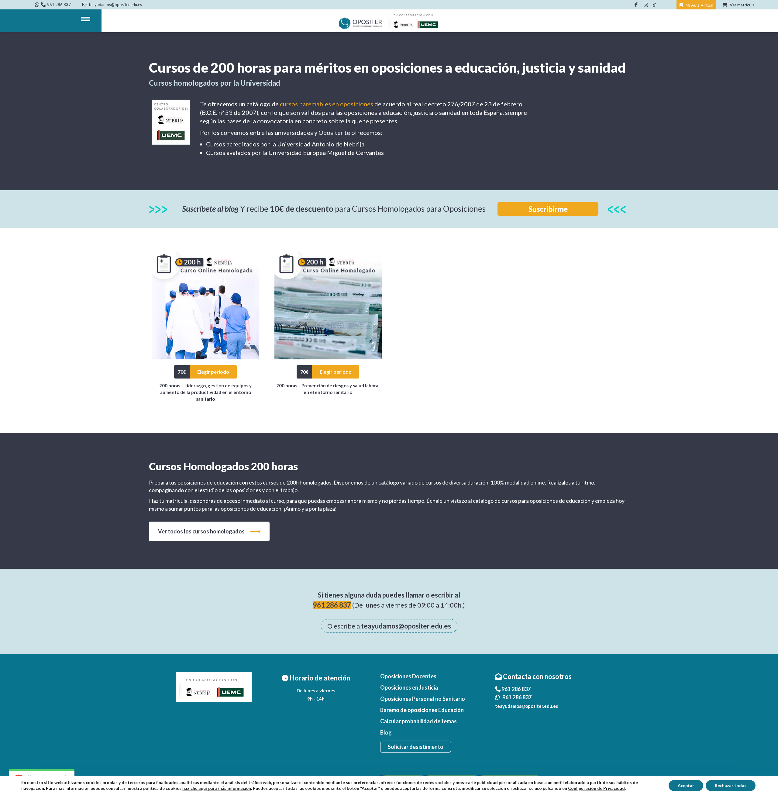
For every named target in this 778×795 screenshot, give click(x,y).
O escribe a (389, 626)
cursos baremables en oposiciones (326, 104)
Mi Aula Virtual (699, 5)
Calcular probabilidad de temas (418, 721)
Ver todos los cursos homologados (201, 531)
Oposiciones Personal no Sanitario (422, 698)
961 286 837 (59, 4)
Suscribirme (548, 208)
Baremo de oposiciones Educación (422, 710)
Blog (386, 732)
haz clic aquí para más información (216, 788)
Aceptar (686, 785)
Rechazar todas (730, 785)
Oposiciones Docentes (408, 676)
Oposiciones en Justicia (409, 687)
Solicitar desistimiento (415, 746)
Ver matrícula (742, 5)
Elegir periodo (213, 372)
